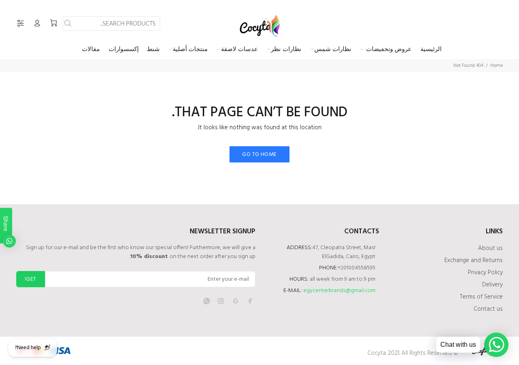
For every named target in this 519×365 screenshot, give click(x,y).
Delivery (492, 285)
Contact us (488, 309)
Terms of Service (481, 297)
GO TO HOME (259, 154)
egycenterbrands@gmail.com (339, 290)
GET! (30, 279)
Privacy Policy (485, 272)
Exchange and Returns (473, 260)
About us (490, 248)
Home (496, 66)
